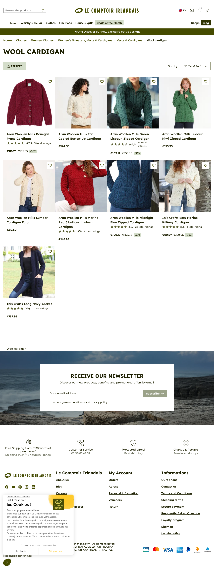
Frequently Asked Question (180, 513)
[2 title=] (63, 231)
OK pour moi (56, 551)
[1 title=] (7, 143)
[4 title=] (70, 231)
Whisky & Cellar (31, 23)
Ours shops (169, 480)
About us (62, 480)
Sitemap (167, 526)
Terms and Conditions (176, 493)
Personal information (123, 493)
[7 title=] (17, 143)
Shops (195, 23)
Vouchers (115, 500)
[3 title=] (10, 143)
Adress (113, 486)
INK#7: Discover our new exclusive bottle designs (107, 31)
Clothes (51, 23)
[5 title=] (14, 143)
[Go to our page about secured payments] (176, 550)
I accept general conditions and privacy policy (79, 402)
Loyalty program (173, 520)
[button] (7, 562)
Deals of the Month (109, 23)
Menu (13, 23)
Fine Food (65, 23)
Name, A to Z (192, 66)
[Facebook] (6, 487)
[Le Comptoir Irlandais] (107, 10)
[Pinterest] (20, 487)
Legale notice (170, 533)
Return (113, 506)
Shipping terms (172, 500)
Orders (113, 480)
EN (184, 10)
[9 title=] (21, 143)
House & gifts (84, 23)
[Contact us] (192, 10)
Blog (206, 23)
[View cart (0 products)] (207, 10)
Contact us (169, 486)
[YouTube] (13, 487)
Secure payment (172, 506)
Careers (61, 493)
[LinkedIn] (33, 487)
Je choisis (21, 551)
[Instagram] (26, 487)
